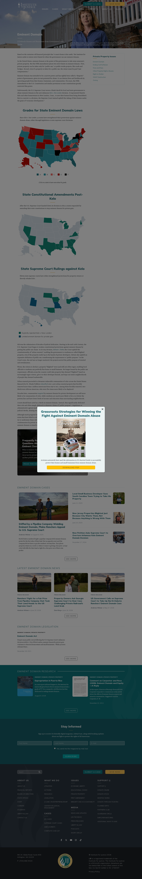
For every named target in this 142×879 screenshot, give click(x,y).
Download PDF (71, 467)
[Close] (102, 409)
